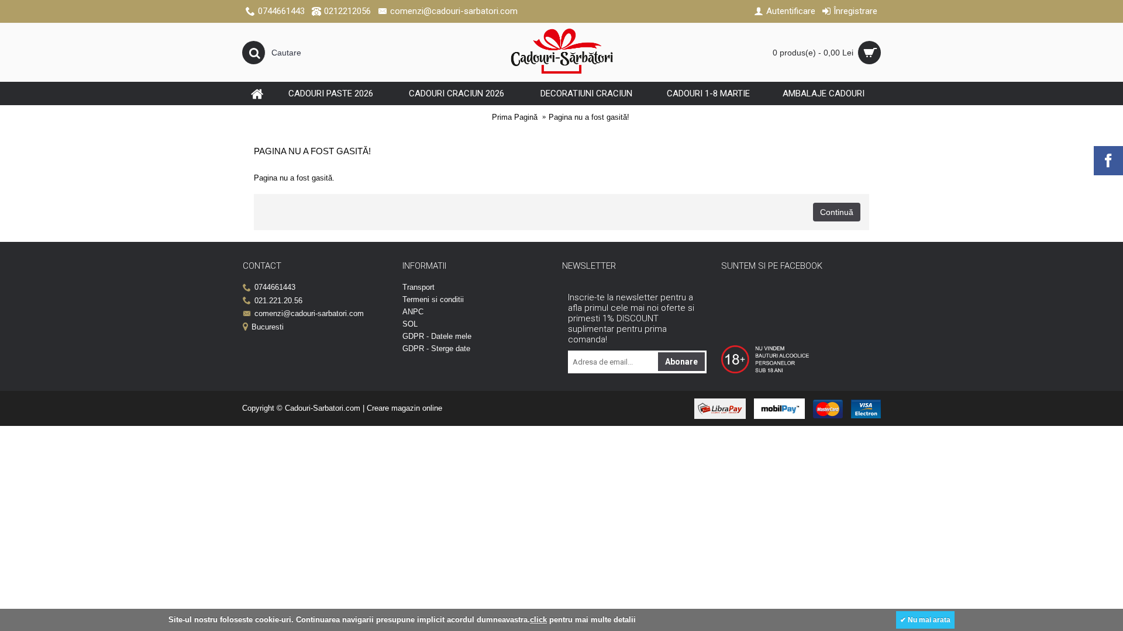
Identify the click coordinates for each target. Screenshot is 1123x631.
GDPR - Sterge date (436, 348)
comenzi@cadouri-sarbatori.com (309, 313)
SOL (410, 324)
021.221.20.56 (278, 300)
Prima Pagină (515, 117)
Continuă (836, 212)
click (538, 619)
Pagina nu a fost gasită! (589, 117)
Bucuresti (268, 327)
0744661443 (274, 287)
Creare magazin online (404, 408)
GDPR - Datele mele (436, 336)
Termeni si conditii (433, 299)
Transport (418, 287)
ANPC (412, 311)
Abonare (681, 361)
